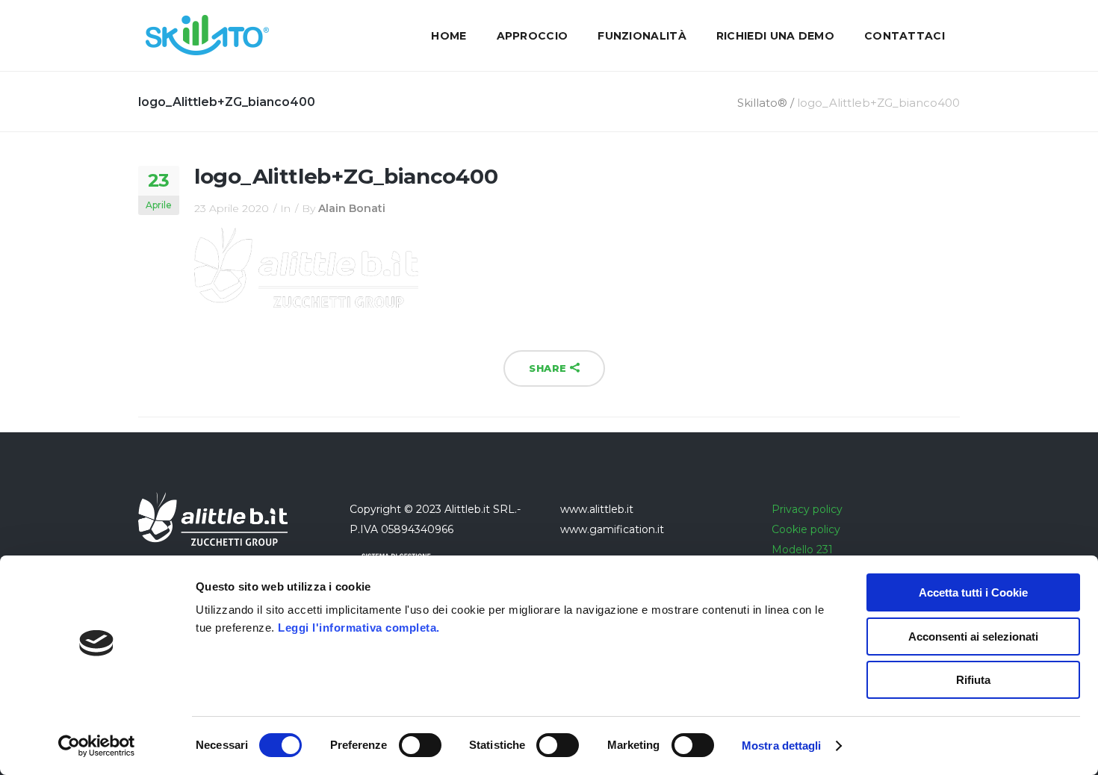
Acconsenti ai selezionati (973, 636)
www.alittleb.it (596, 509)
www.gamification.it (612, 529)
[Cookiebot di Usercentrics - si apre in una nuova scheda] (96, 746)
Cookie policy (806, 529)
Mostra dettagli (782, 745)
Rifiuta (973, 679)
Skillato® (762, 102)
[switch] (420, 745)
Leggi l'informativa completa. (359, 627)
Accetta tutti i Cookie (973, 592)
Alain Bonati (351, 208)
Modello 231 (802, 549)
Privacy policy (807, 509)
